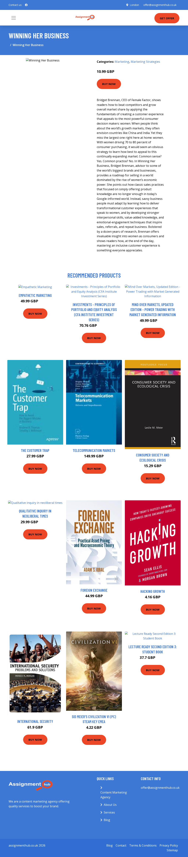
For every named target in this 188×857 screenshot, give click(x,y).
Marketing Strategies (145, 62)
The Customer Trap (35, 450)
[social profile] (26, 4)
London (134, 5)
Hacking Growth (152, 591)
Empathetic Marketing (35, 295)
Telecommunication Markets (94, 450)
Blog (107, 820)
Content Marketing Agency (113, 794)
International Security (35, 721)
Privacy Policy (169, 845)
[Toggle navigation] (14, 17)
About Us (110, 805)
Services (109, 812)
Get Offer (167, 18)
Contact (121, 845)
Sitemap (172, 850)
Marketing (122, 62)
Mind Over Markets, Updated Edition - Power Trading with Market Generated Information (152, 309)
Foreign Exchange (94, 590)
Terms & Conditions (143, 845)
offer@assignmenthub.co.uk (159, 5)
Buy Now (109, 84)
